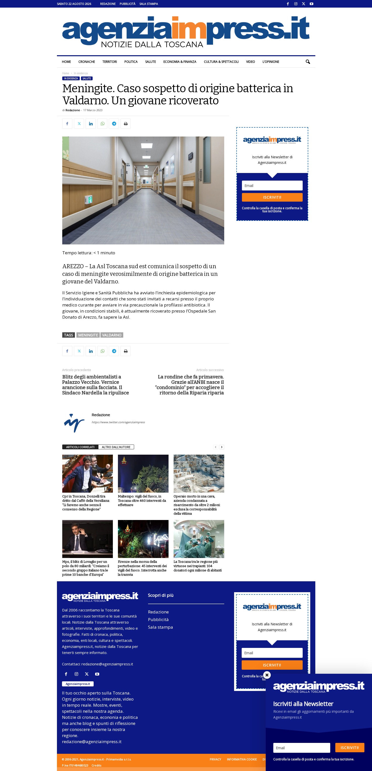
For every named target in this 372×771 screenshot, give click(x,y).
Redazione (108, 4)
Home (66, 62)
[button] (307, 61)
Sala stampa (148, 4)
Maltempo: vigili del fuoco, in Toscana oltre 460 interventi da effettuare (142, 500)
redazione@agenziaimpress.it (107, 663)
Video (250, 62)
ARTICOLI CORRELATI (80, 447)
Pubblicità (127, 4)
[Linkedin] (91, 124)
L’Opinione (271, 62)
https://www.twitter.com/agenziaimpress (118, 422)
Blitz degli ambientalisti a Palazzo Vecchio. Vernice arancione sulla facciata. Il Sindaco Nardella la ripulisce (95, 384)
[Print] (125, 124)
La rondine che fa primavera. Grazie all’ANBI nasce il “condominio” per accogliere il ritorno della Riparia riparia (189, 384)
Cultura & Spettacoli (221, 62)
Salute (150, 62)
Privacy (215, 759)
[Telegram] (114, 124)
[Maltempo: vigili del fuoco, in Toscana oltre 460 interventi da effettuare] (143, 474)
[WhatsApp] (102, 124)
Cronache (86, 62)
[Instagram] (296, 4)
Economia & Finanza (179, 62)
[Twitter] (304, 4)
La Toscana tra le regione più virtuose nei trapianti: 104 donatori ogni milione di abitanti (198, 566)
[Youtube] (311, 4)
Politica (131, 62)
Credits (96, 765)
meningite (88, 335)
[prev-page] (215, 447)
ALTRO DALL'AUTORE (116, 447)
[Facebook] (288, 4)
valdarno (111, 335)
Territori (109, 62)
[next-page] (221, 447)
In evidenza (71, 78)
